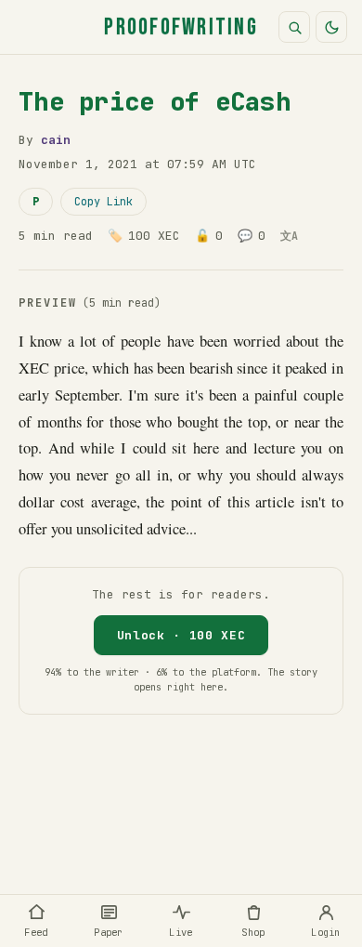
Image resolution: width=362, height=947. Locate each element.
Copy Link (103, 201)
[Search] (294, 27)
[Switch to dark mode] (331, 27)
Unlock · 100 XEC (181, 635)
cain (56, 140)
